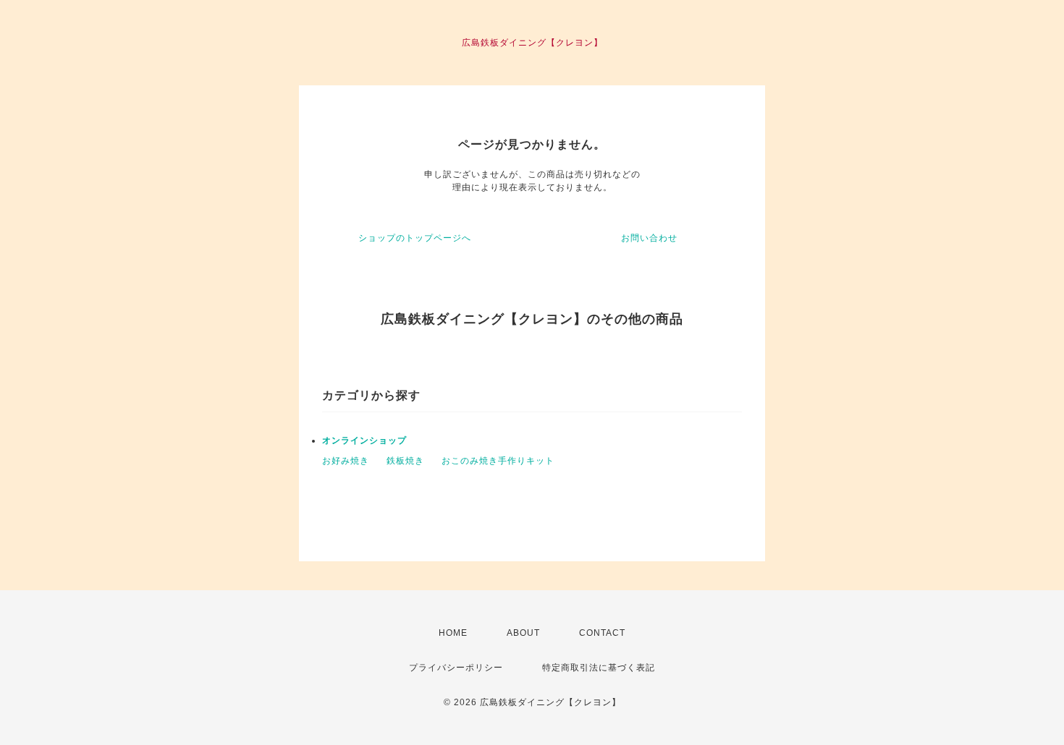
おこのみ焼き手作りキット (498, 461)
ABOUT (523, 633)
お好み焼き (345, 461)
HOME (453, 633)
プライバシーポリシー (456, 668)
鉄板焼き (405, 461)
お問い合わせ (649, 238)
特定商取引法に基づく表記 (598, 668)
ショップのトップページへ (414, 238)
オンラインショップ (364, 440)
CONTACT (602, 633)
